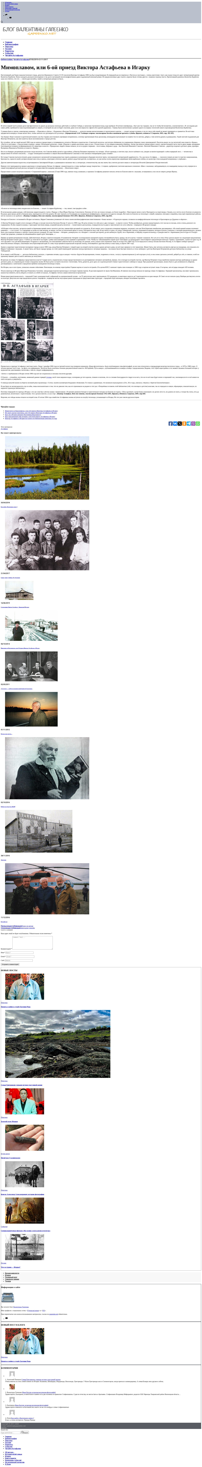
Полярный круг (11, 1277)
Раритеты (9, 1445)
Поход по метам (17, 926)
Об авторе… (8, 2)
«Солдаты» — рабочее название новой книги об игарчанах (16, 688)
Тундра (8, 1281)
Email (3, 956)
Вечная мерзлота (12, 1273)
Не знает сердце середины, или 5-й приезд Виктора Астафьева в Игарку (31, 413)
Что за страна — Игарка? (10, 1267)
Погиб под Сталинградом (10, 1158)
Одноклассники (33, 1310)
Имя (3, 952)
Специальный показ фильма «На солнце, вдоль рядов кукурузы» (25, 1231)
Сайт (2, 960)
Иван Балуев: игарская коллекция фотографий (39, 1392)
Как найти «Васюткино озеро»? (9, 507)
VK (43, 1310)
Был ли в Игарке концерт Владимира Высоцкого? (23, 415)
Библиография (7, 60)
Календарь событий (11, 8)
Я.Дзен (7, 11)
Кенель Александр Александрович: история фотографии (22, 1194)
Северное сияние (12, 1279)
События (4, 1227)
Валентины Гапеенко (21, 1307)
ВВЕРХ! (3, 1428)
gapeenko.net (53, 1314)
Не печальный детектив (12, 10)
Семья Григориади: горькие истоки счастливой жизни (21, 1085)
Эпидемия (3, 860)
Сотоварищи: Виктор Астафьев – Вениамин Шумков (15, 607)
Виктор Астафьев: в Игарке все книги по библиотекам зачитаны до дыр (31, 418)
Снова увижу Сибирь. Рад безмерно (10, 577)
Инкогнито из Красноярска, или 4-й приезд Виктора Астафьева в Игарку (31, 411)
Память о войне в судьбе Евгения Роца (15, 1007)
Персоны (4, 1003)
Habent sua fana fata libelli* (8, 806)
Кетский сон (4, 921)
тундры (49, 377)
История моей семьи (11, 4)
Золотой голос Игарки (9, 1121)
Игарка (7, 5)
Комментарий (6, 949)
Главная (8, 1437)
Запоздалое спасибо (18, 928)
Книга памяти (9, 7)
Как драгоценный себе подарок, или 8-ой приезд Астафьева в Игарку (30, 416)
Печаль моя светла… (6, 734)
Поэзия (3, 1263)
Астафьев (4, 429)
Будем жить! (5, 1154)
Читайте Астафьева (21, 60)
